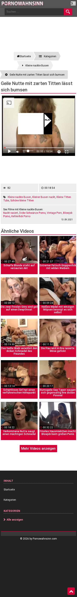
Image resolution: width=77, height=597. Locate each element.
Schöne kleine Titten (22, 200)
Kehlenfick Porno (20, 216)
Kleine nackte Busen (19, 197)
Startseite (9, 489)
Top (71, 591)
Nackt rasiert (10, 212)
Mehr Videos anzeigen (38, 448)
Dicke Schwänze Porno (32, 212)
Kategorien (10, 499)
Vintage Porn (54, 212)
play (47, 120)
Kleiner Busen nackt (43, 197)
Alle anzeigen (15, 519)
